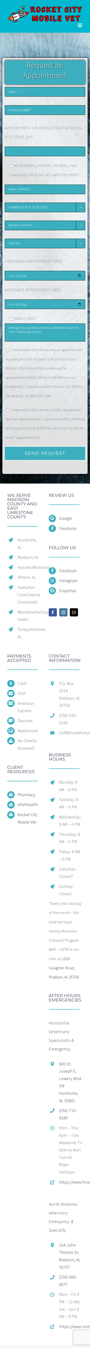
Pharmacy (26, 794)
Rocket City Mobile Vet (27, 818)
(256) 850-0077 (68, 1280)
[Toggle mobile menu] (80, 25)
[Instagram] (63, 612)
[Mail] (74, 612)
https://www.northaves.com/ (71, 1326)
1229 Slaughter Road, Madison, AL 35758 (64, 968)
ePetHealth (28, 804)
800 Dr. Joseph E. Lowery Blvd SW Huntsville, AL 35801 (70, 1082)
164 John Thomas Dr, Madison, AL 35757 (69, 1256)
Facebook (68, 528)
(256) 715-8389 (68, 1114)
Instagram (68, 580)
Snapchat (67, 590)
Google (65, 518)
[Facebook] (53, 612)
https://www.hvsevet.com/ (71, 1182)
